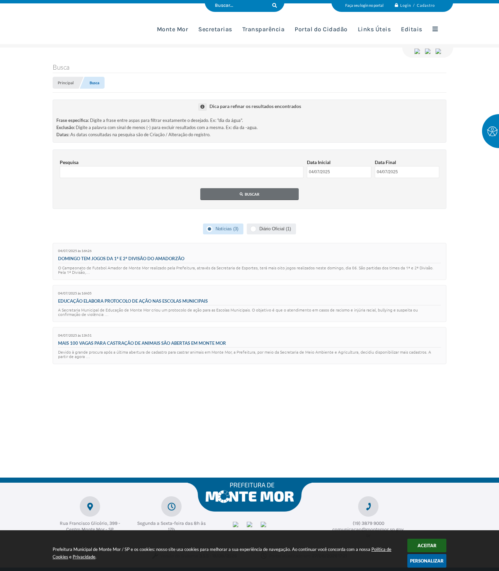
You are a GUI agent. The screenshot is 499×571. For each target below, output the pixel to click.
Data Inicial (319, 162)
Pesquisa (69, 162)
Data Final (385, 162)
